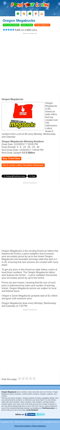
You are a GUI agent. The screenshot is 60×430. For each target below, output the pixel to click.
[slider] (8, 29)
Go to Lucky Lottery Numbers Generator (23, 165)
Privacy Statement (39, 426)
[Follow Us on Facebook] (30, 418)
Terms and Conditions (22, 426)
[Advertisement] (30, 64)
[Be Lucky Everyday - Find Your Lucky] (18, 13)
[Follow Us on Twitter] (40, 418)
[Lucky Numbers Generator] (29, 13)
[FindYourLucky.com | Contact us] (41, 13)
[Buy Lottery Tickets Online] (24, 13)
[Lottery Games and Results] (35, 13)
